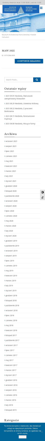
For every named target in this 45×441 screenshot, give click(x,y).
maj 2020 (9, 221)
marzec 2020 (11, 226)
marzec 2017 (11, 370)
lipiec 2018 (10, 315)
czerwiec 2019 (11, 265)
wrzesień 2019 (11, 250)
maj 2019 (9, 270)
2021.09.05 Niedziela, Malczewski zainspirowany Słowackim (18, 97)
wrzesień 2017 (11, 345)
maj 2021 (9, 161)
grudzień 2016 (11, 380)
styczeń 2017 (11, 375)
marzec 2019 (11, 280)
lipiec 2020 (10, 211)
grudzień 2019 (11, 241)
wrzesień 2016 (11, 385)
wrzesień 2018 (11, 310)
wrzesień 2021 (11, 141)
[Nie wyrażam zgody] (42, 432)
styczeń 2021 (11, 181)
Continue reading (28, 61)
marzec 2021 (11, 171)
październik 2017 (12, 340)
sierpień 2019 (11, 255)
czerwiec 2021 (11, 156)
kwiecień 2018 (11, 330)
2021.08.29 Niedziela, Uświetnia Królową (22, 103)
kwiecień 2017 (11, 365)
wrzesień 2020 (11, 201)
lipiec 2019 (10, 260)
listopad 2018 (11, 300)
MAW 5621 (8, 50)
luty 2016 (9, 405)
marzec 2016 (11, 400)
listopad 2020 (11, 191)
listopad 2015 (11, 410)
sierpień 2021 (11, 146)
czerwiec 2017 (11, 355)
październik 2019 (12, 246)
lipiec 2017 (10, 350)
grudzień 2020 (11, 186)
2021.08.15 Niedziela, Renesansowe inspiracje (19, 117)
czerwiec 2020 (11, 216)
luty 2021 (9, 176)
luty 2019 (9, 285)
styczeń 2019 (11, 290)
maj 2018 (9, 325)
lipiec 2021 (10, 151)
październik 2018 (12, 305)
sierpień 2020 (11, 206)
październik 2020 (12, 196)
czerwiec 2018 (11, 320)
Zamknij (23, 437)
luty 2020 (9, 231)
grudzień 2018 (11, 295)
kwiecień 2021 (11, 166)
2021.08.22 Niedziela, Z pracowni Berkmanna (18, 109)
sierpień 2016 (11, 390)
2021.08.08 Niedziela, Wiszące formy (20, 123)
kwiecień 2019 (11, 275)
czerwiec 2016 (11, 395)
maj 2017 (9, 360)
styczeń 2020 (11, 236)
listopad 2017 (11, 335)
